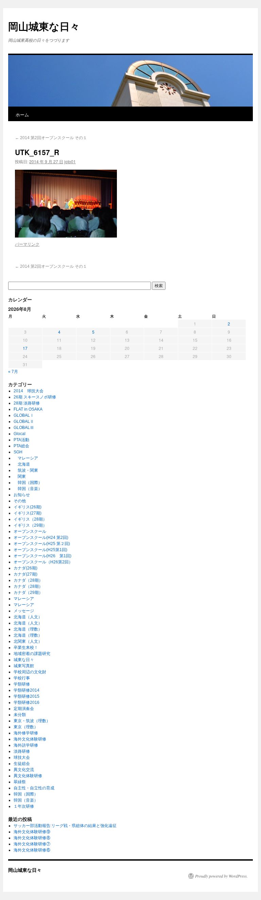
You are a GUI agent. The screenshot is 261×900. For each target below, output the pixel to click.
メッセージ (24, 610)
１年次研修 (24, 806)
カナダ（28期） (28, 580)
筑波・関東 (26, 470)
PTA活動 (21, 439)
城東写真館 (24, 665)
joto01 (70, 161)
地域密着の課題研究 (32, 653)
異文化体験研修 (28, 775)
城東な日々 (24, 659)
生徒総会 (22, 763)
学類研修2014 (26, 690)
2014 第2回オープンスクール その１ (53, 137)
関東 (20, 476)
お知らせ (22, 494)
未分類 (20, 714)
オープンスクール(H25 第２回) (42, 543)
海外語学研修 (26, 745)
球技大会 (22, 757)
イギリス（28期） (30, 519)
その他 (20, 501)
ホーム (22, 114)
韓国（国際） (28, 482)
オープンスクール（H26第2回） (43, 562)
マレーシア (26, 458)
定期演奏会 (24, 708)
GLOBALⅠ (24, 415)
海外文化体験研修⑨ (32, 831)
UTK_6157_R (37, 152)
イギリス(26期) (27, 507)
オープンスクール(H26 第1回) (42, 556)
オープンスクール (30, 531)
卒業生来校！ (26, 647)
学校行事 (22, 678)
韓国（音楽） (28, 488)
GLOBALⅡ (24, 421)
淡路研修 (22, 751)
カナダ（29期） (28, 592)
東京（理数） (26, 727)
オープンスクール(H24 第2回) (41, 537)
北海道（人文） (28, 617)
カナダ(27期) (25, 574)
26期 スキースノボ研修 (35, 397)
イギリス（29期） (30, 525)
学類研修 (22, 684)
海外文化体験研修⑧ (32, 838)
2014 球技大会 (29, 391)
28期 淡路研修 (27, 403)
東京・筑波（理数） (32, 720)
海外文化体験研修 (30, 739)
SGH (18, 452)
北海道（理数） (28, 629)
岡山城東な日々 (44, 26)
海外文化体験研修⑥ (32, 850)
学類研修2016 (26, 702)
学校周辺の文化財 (30, 672)
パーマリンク (27, 244)
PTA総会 (21, 446)
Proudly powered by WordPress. (221, 876)
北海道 (22, 464)
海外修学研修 (26, 733)
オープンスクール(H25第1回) (40, 549)
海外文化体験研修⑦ (32, 844)
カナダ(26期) (25, 568)
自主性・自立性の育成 (34, 788)
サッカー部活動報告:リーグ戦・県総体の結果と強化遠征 (65, 825)
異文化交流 (24, 769)
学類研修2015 (26, 696)
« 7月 (13, 371)
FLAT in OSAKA (28, 409)
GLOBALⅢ (24, 427)
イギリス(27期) (27, 513)
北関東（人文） (28, 641)
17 (25, 348)
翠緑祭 (20, 782)
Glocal (19, 433)
